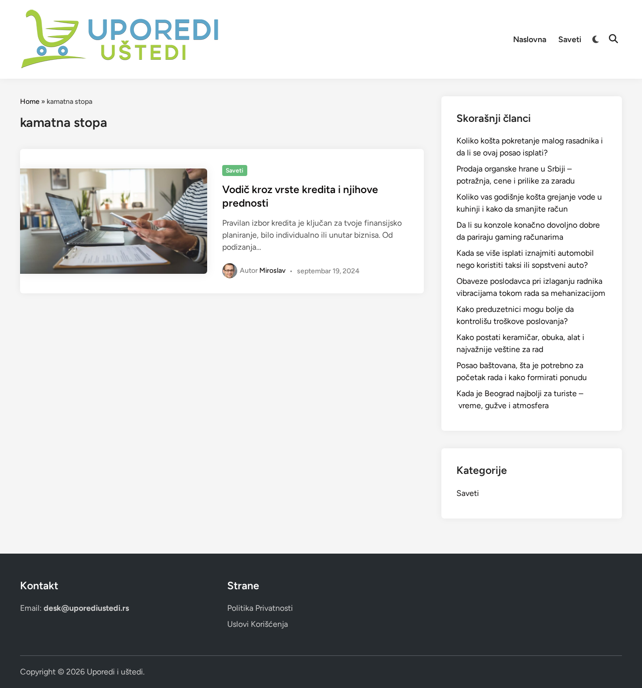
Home (30, 101)
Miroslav (272, 270)
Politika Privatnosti (260, 608)
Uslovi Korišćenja (257, 624)
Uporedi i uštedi (115, 671)
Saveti (569, 39)
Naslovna (529, 39)
